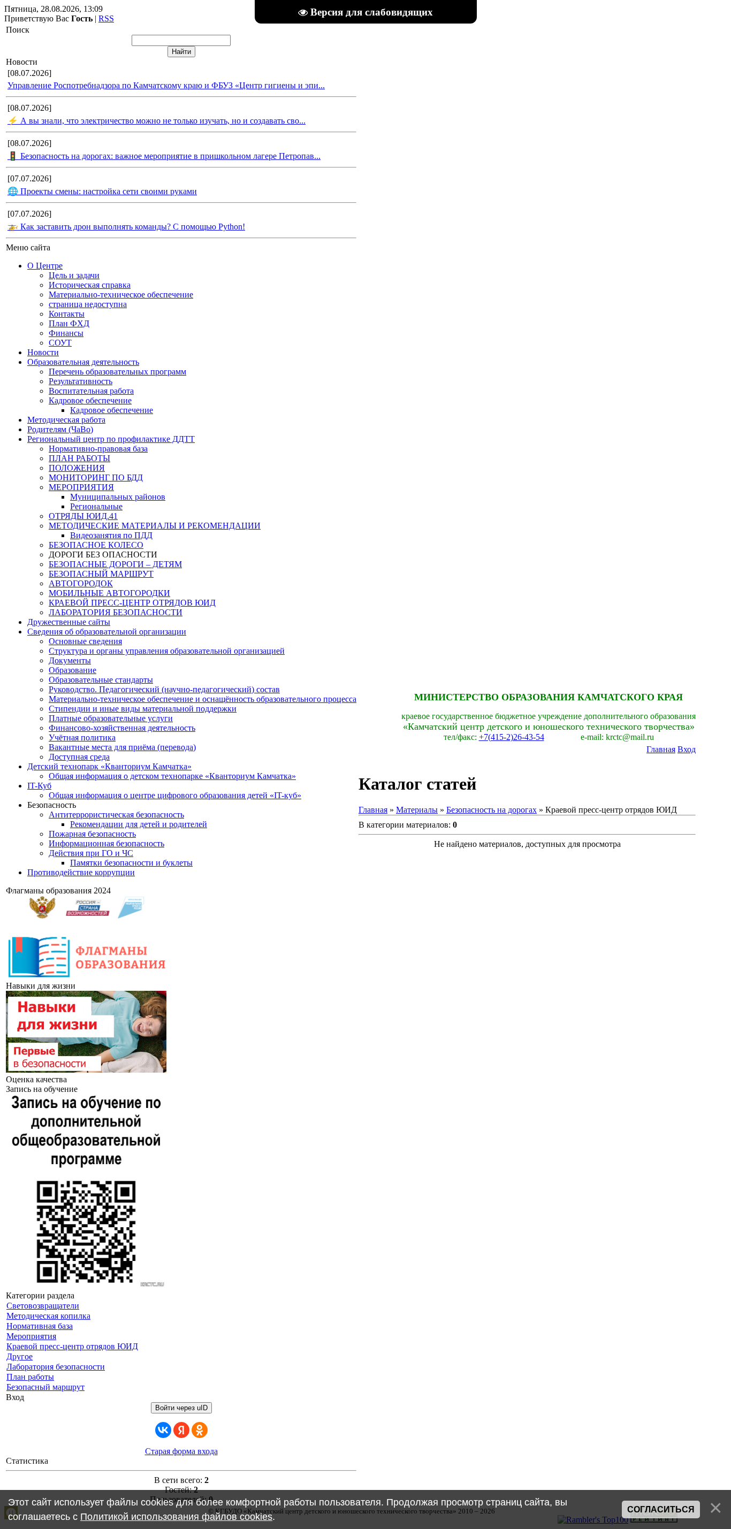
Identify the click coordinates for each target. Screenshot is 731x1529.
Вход (686, 749)
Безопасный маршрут (45, 1387)
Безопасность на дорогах (491, 809)
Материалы (417, 809)
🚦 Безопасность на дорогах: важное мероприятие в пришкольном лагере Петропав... (164, 155)
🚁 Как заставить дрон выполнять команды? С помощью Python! (126, 226)
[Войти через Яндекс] (181, 1430)
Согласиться (661, 1509)
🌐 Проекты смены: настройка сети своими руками (102, 191)
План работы (30, 1376)
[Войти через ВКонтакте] (163, 1430)
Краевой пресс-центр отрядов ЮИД (72, 1346)
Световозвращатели (42, 1305)
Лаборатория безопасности (55, 1366)
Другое (19, 1356)
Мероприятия (31, 1336)
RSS (106, 18)
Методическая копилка (48, 1315)
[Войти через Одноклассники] (200, 1430)
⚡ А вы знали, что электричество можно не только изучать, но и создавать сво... (156, 120)
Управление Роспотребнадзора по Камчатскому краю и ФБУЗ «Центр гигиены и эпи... (166, 85)
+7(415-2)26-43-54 (511, 736)
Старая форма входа (181, 1451)
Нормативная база (39, 1326)
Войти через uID (181, 1408)
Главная (660, 749)
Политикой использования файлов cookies (176, 1516)
